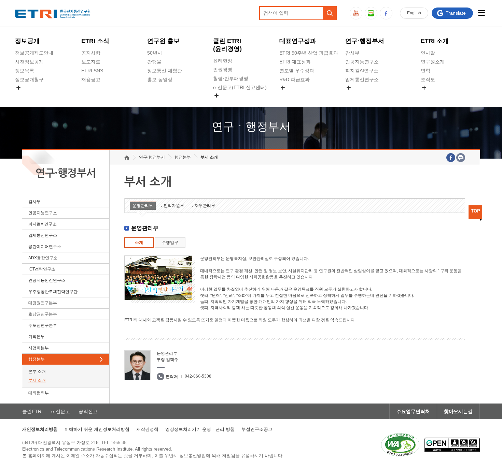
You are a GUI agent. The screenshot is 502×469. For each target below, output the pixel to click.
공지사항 (90, 53)
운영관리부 (143, 205)
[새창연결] (450, 157)
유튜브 (356, 13)
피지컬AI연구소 (361, 70)
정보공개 (27, 41)
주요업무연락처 (413, 411)
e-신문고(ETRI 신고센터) (240, 87)
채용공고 (90, 79)
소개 (139, 242)
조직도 (428, 79)
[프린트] (460, 157)
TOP (475, 211)
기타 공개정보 (436, 95)
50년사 (154, 53)
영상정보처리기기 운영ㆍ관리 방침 (200, 429)
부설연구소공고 (257, 429)
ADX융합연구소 (42, 257)
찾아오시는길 (458, 411)
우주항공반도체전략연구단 (53, 291)
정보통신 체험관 (164, 70)
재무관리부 (205, 205)
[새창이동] (400, 444)
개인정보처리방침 (40, 429)
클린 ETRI (227, 45)
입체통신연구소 (362, 79)
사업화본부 (38, 348)
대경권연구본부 (42, 303)
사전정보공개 (29, 61)
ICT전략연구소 (41, 269)
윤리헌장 (222, 60)
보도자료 (90, 61)
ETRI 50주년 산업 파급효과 (308, 53)
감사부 (352, 53)
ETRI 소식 (95, 41)
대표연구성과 (297, 41)
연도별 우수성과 (296, 70)
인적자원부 (174, 205)
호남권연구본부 (42, 314)
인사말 (428, 53)
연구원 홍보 (163, 41)
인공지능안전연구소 (46, 280)
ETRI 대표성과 (295, 61)
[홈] (126, 157)
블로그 (371, 13)
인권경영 (222, 69)
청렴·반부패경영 (230, 78)
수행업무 (170, 242)
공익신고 (222, 103)
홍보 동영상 (159, 79)
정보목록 (24, 70)
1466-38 (118, 442)
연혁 (425, 70)
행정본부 (36, 359)
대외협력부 (38, 393)
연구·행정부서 (364, 41)
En (414, 13)
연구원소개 (433, 61)
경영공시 (24, 95)
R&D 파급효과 (294, 79)
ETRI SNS (92, 70)
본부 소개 (37, 371)
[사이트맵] (481, 13)
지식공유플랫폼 (296, 95)
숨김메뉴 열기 (18, 87)
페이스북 (386, 13)
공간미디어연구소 (364, 95)
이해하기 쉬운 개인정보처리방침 (97, 429)
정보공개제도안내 (34, 53)
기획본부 (36, 336)
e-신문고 (60, 411)
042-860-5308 (198, 376)
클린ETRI (32, 411)
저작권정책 (147, 429)
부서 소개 (37, 380)
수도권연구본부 (42, 325)
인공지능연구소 (362, 61)
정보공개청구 (29, 79)
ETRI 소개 (435, 41)
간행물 (154, 61)
